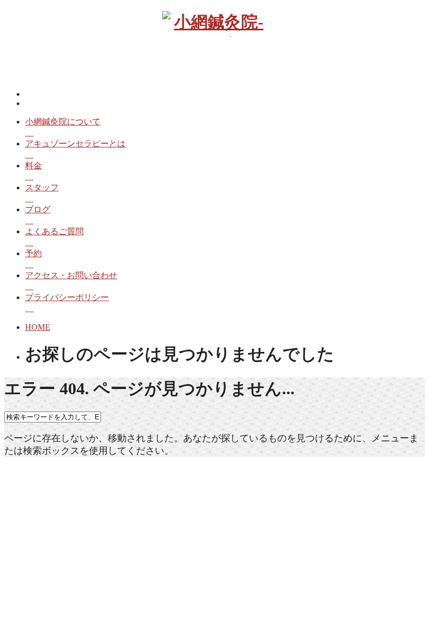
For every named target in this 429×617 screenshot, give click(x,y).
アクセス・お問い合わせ (71, 275)
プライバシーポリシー (67, 297)
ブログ (37, 209)
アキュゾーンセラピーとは (75, 143)
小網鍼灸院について (62, 121)
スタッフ (42, 187)
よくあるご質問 (54, 231)
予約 (33, 253)
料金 (33, 165)
